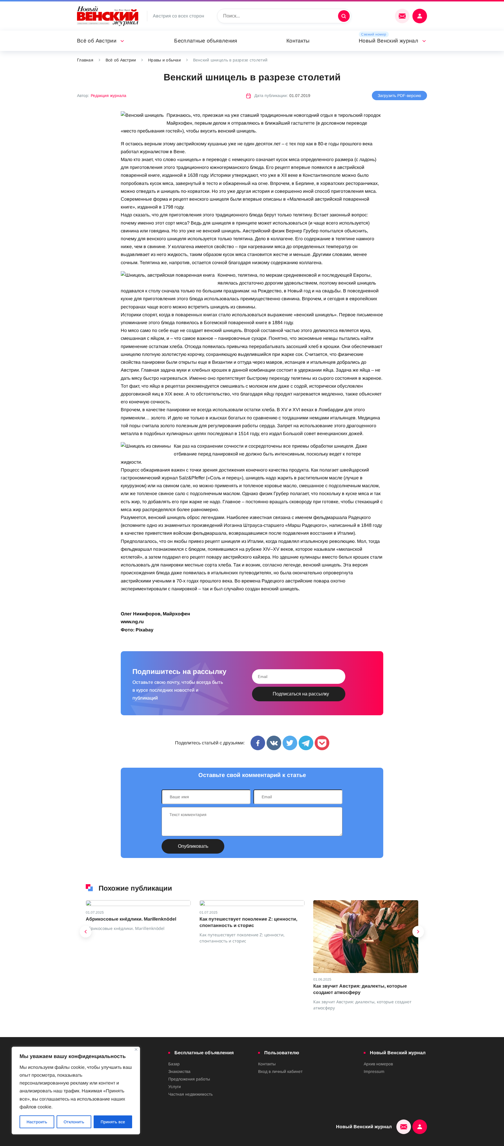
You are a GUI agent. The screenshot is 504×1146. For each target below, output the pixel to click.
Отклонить (74, 1121)
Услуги (174, 1086)
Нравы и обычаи (164, 60)
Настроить (37, 1121)
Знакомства (179, 1071)
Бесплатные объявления (205, 41)
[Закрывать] (136, 1049)
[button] (86, 933)
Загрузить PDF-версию (399, 95)
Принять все (113, 1121)
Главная (85, 60)
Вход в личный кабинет (280, 1071)
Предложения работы (189, 1079)
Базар (174, 1064)
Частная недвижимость (190, 1094)
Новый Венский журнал (388, 41)
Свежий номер (373, 34)
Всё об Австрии (96, 41)
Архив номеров (378, 1064)
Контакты (298, 41)
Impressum (374, 1071)
